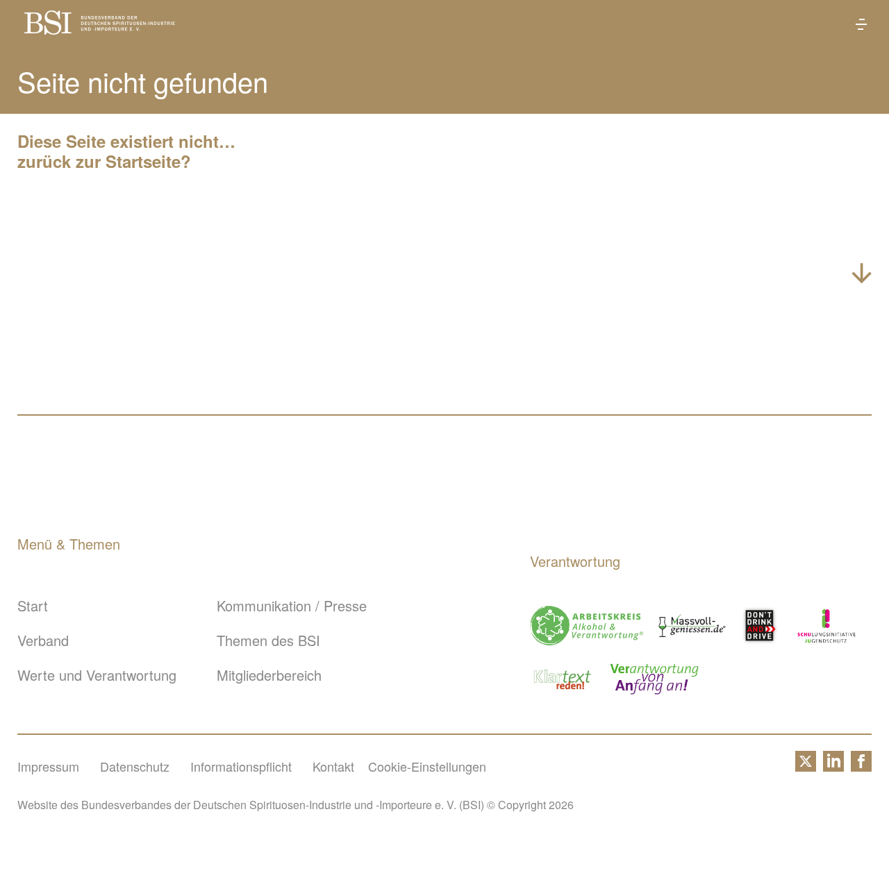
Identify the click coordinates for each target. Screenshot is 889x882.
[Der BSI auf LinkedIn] (833, 766)
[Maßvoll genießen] (692, 625)
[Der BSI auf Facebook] (861, 766)
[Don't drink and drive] (762, 625)
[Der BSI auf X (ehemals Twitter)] (805, 766)
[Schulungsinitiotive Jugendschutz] (826, 625)
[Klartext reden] (563, 679)
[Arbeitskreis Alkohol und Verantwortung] (586, 625)
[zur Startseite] (99, 29)
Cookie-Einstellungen (427, 766)
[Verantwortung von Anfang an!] (654, 679)
